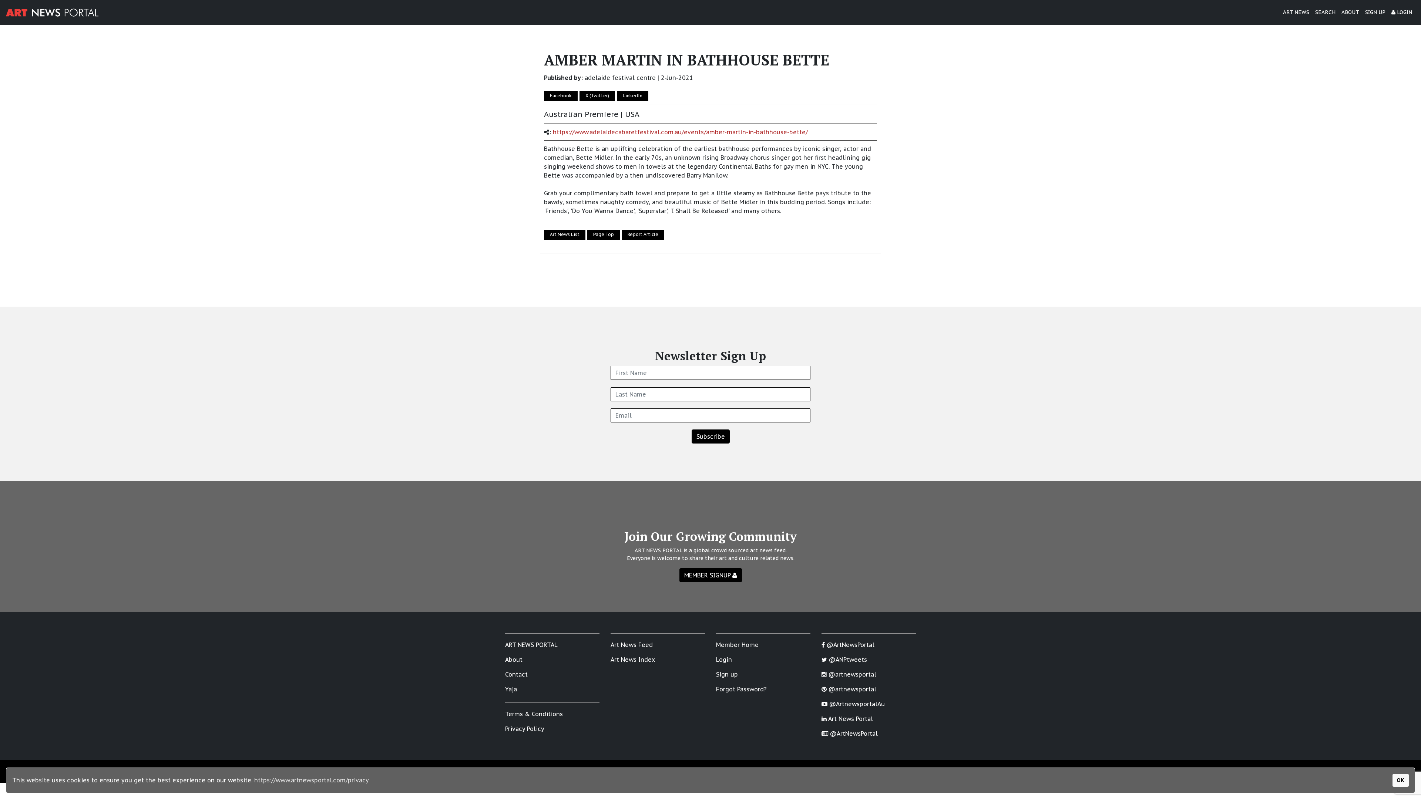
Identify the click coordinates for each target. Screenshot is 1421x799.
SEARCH (1325, 12)
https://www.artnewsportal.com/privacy (311, 780)
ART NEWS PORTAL (531, 644)
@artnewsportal (851, 674)
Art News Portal (850, 718)
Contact (516, 674)
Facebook (561, 95)
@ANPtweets (847, 659)
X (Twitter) (597, 95)
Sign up (727, 674)
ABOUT (1350, 12)
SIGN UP (1375, 12)
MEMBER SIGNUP (708, 575)
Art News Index (633, 659)
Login (724, 659)
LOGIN (1403, 12)
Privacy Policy (524, 728)
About (514, 659)
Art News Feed (632, 644)
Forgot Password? (741, 689)
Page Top (603, 234)
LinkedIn (632, 95)
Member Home (737, 644)
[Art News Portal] (52, 12)
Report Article (643, 234)
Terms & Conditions (534, 714)
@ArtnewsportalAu (856, 704)
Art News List (565, 234)
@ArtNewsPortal (849, 644)
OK (1400, 779)
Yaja (511, 689)
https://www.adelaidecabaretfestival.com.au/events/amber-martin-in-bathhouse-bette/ (680, 132)
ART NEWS (1296, 12)
